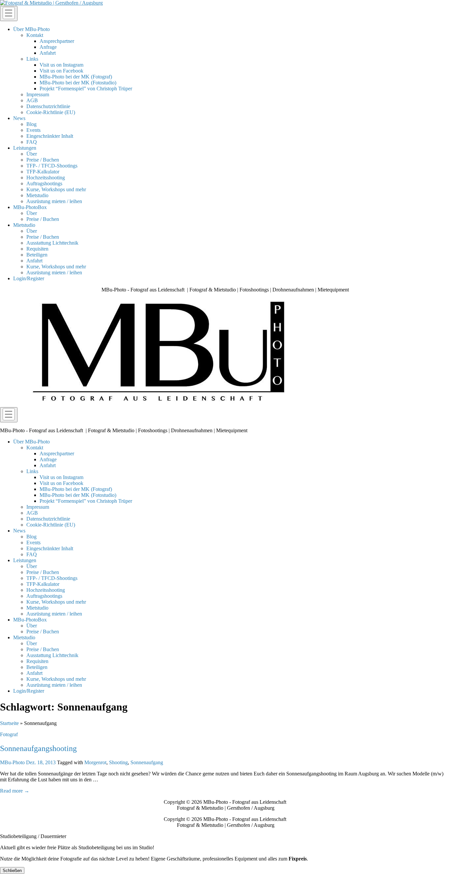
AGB (32, 100)
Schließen (12, 870)
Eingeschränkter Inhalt (49, 136)
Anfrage (48, 47)
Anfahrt (48, 53)
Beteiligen (36, 254)
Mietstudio (37, 195)
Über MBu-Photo (31, 29)
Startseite (9, 723)
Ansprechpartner (57, 41)
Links (32, 59)
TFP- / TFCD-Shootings (51, 165)
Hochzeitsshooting (45, 177)
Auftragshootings (44, 183)
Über (31, 154)
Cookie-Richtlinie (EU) (50, 112)
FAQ (31, 142)
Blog (31, 124)
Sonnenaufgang (146, 762)
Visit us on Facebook (61, 71)
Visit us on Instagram (61, 65)
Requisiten (37, 249)
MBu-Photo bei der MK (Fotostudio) (78, 82)
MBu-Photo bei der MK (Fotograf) (76, 76)
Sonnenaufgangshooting (38, 748)
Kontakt (34, 35)
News (19, 118)
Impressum (37, 94)
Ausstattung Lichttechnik (52, 243)
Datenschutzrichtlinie (48, 106)
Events (33, 130)
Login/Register (28, 278)
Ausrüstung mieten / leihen (54, 201)
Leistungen (24, 148)
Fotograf (9, 734)
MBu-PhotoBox (30, 207)
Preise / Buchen (42, 160)
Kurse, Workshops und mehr (56, 189)
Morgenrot (95, 762)
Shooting (118, 762)
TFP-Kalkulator (42, 171)
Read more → (14, 791)
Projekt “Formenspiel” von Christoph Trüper (86, 88)
